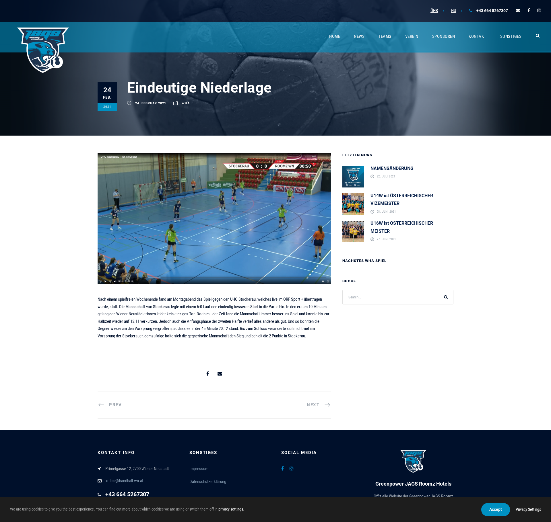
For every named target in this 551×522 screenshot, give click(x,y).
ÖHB (434, 10)
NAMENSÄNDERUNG (392, 168)
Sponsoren (443, 36)
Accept (495, 509)
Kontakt (477, 36)
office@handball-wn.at (124, 480)
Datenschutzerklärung (207, 481)
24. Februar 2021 (150, 103)
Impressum (198, 468)
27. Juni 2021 (386, 239)
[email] (518, 10)
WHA (186, 103)
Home (334, 36)
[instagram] (539, 10)
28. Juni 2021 (386, 212)
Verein (411, 36)
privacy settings (230, 509)
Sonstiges (511, 36)
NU (453, 10)
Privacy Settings (528, 509)
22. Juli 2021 (386, 177)
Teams (384, 36)
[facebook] (528, 10)
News (359, 36)
